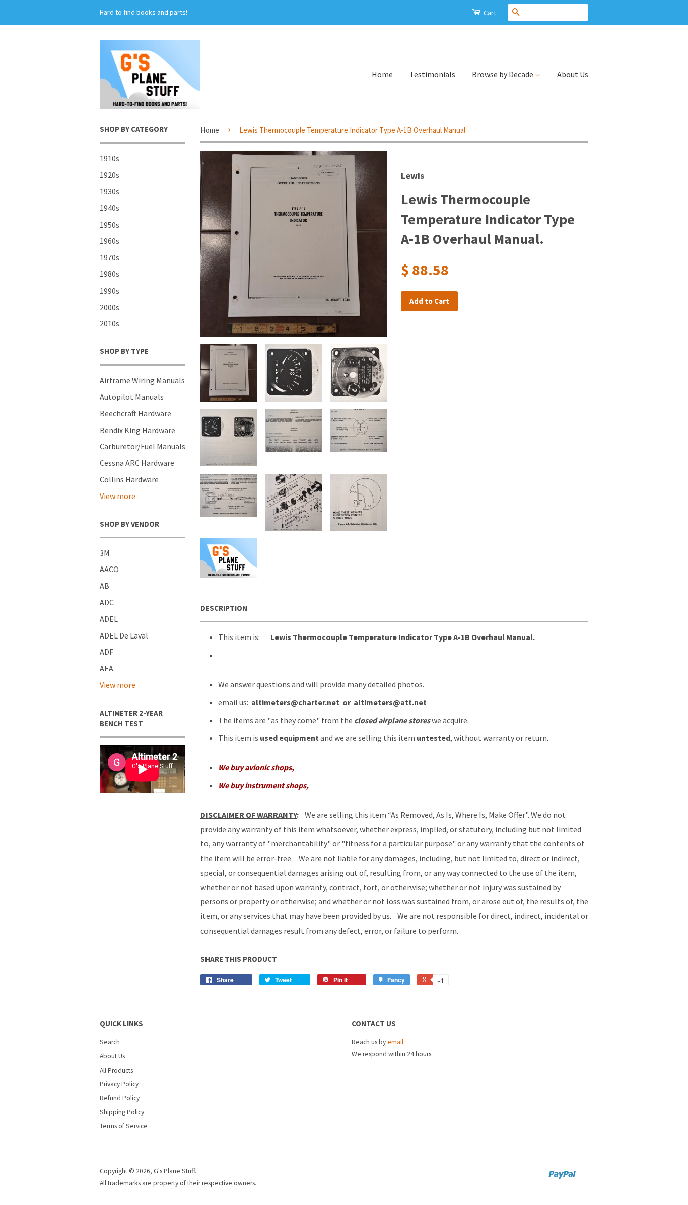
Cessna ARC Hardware (137, 463)
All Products (116, 1070)
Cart (489, 12)
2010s (109, 323)
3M (105, 553)
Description (223, 608)
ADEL (109, 619)
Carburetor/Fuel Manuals (142, 446)
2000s (109, 307)
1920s (109, 175)
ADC (107, 602)
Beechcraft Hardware (135, 413)
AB (104, 586)
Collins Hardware (129, 479)
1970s (109, 257)
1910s (109, 158)
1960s (109, 241)
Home (382, 74)
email (395, 1042)
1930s (109, 191)
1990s (109, 291)
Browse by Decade (503, 74)
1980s (109, 274)
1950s (109, 225)
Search (110, 1042)
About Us (572, 74)
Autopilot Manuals (132, 397)
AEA (106, 668)
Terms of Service (124, 1126)
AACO (109, 569)
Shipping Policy (122, 1112)
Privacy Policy (119, 1084)
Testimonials (432, 74)
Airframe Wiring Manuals (142, 380)
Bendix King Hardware (137, 430)
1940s (109, 208)
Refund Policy (120, 1098)
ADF (106, 652)
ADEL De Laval (124, 635)
